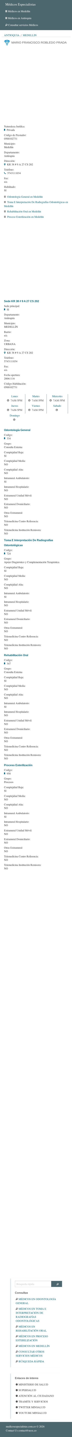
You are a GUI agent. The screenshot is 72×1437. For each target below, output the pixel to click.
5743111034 (14, 173)
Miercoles (57, 396)
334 (9, 438)
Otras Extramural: (13, 512)
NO (6, 464)
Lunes (14, 396)
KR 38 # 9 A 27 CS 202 (20, 164)
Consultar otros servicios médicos (30, 1353)
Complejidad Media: (15, 460)
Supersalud (27, 1390)
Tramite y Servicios (33, 1401)
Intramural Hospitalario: (16, 486)
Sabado (57, 405)
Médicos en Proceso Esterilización (32, 1338)
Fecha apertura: (12, 375)
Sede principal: (12, 306)
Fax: (6, 178)
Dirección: (9, 161)
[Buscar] (56, 1284)
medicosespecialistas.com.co (21, 1426)
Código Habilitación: (15, 383)
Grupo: (8, 443)
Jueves (14, 405)
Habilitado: (10, 186)
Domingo (15, 415)
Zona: (7, 340)
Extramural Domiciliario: (17, 504)
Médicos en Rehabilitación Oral (31, 1328)
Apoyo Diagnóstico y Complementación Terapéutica (31, 562)
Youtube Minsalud (33, 1413)
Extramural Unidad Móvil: (18, 495)
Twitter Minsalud (32, 1407)
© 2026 (25, 1426)
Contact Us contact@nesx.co (21, 1430)
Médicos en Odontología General (36, 1301)
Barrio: (7, 332)
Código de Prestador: (15, 135)
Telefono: (9, 169)
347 (9, 663)
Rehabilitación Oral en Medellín (24, 211)
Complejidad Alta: (13, 469)
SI (5, 190)
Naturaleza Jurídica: (14, 126)
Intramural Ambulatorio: (17, 478)
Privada (11, 130)
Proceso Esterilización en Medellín (25, 216)
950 (9, 773)
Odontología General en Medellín (25, 196)
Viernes (36, 405)
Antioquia (11, 35)
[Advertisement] (36, 84)
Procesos (8, 782)
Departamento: (12, 152)
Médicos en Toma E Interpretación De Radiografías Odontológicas (31, 1315)
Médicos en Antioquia (19, 18)
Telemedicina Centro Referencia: (21, 521)
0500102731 (10, 138)
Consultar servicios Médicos (23, 25)
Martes (36, 396)
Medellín (30, 35)
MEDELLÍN (11, 326)
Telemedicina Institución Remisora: (22, 530)
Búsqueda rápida (31, 1361)
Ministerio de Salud (33, 1384)
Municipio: (10, 143)
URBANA (10, 344)
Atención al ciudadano (36, 1395)
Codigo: (8, 435)
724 (9, 553)
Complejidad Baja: (14, 452)
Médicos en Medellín (19, 11)
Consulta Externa (13, 447)
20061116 (9, 378)
